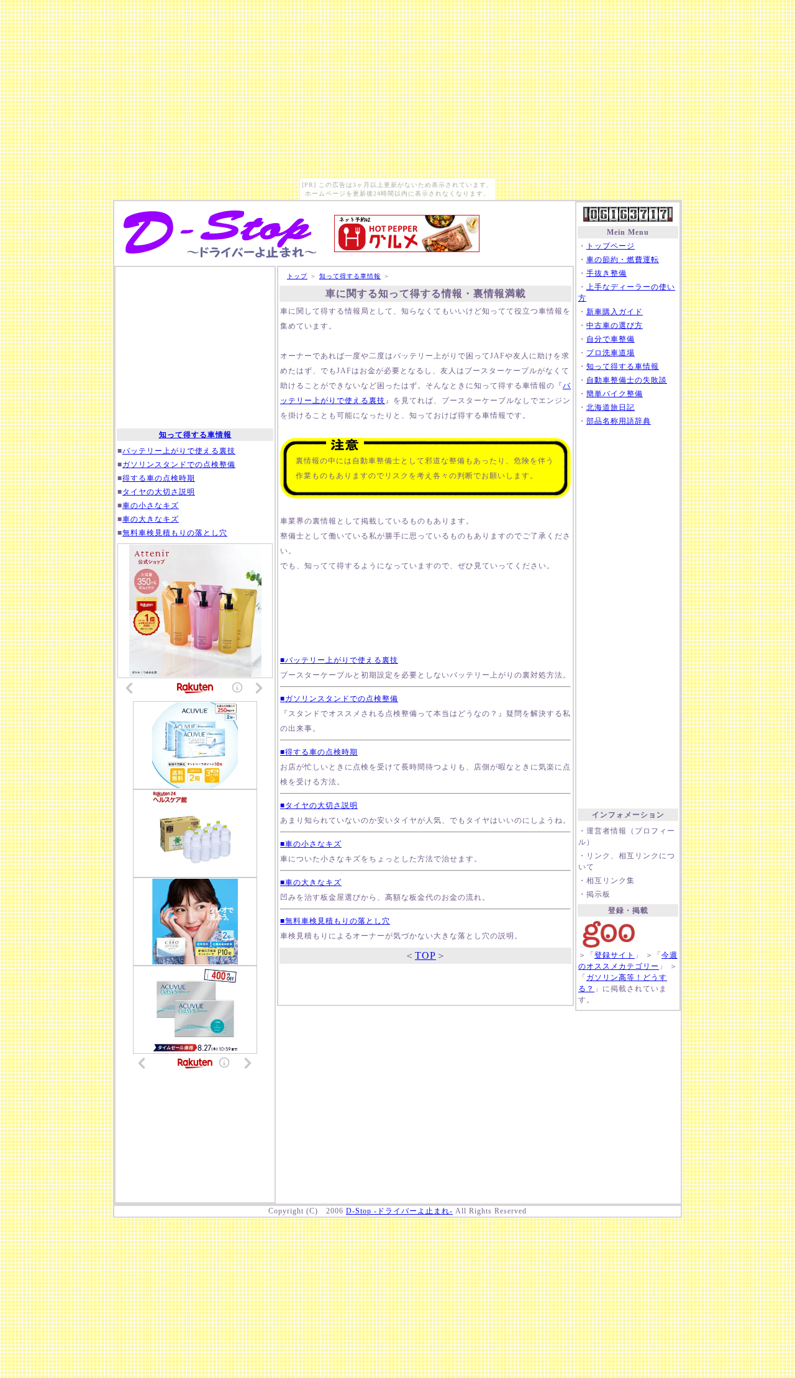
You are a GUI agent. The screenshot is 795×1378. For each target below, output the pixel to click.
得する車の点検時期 (158, 478)
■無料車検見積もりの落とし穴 (335, 921)
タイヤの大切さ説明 (158, 491)
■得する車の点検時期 (319, 752)
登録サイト (614, 955)
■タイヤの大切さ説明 (319, 805)
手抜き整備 (606, 273)
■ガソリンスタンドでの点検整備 (339, 698)
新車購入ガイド (614, 311)
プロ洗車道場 (610, 352)
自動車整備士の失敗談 (626, 380)
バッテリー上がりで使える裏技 (178, 450)
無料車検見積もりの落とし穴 (174, 532)
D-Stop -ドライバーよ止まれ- (399, 1211)
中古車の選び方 (614, 325)
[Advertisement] (628, 618)
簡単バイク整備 (614, 393)
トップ (297, 276)
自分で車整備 (610, 339)
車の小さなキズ (150, 505)
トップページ (610, 246)
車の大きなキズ (150, 519)
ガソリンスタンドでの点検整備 (178, 464)
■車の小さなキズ (311, 844)
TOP (425, 955)
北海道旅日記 (610, 407)
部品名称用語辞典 (618, 421)
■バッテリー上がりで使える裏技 (339, 660)
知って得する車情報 (622, 366)
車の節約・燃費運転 (622, 259)
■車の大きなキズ (311, 882)
